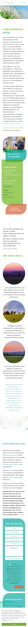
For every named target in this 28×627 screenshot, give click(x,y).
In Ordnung (14, 624)
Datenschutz (10, 620)
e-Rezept (21, 514)
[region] (14, 617)
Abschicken (19, 587)
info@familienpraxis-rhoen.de (12, 123)
